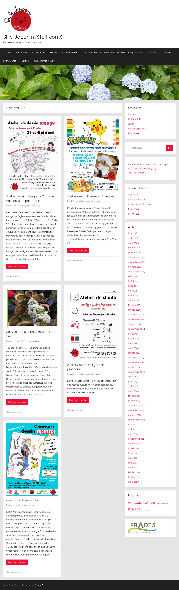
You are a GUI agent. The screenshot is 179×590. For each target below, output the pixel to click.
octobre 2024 (135, 324)
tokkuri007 (33, 505)
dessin (150, 502)
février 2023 (134, 396)
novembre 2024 (136, 319)
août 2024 (133, 333)
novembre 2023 (136, 362)
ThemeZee (40, 585)
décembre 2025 (136, 257)
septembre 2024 (136, 329)
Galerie (25, 60)
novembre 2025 (136, 262)
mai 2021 (132, 458)
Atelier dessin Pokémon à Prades (90, 196)
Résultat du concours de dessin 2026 (35, 52)
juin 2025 (132, 286)
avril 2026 (133, 238)
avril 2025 (133, 295)
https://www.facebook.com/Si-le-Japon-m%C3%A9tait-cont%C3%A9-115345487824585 (149, 168)
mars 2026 (133, 243)
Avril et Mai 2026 (136, 199)
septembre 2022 (136, 419)
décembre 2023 (136, 357)
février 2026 (134, 247)
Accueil (7, 52)
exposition (160, 503)
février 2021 (134, 472)
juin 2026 (132, 233)
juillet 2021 (133, 448)
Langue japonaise (137, 128)
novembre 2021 (136, 438)
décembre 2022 (136, 405)
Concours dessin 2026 (139, 204)
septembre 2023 (136, 372)
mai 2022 (132, 424)
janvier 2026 (134, 252)
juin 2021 (132, 453)
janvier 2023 (134, 400)
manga (134, 509)
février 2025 (134, 305)
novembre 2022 (136, 410)
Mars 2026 (133, 209)
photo (143, 510)
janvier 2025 (134, 309)
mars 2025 (133, 300)
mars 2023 (133, 391)
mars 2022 (133, 434)
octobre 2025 (135, 266)
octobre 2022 (135, 415)
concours (136, 502)
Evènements (9, 60)
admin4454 (35, 205)
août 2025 (133, 276)
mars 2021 (133, 467)
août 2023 (133, 376)
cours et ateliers (70, 52)
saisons (148, 510)
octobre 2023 (135, 367)
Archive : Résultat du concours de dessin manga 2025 (112, 52)
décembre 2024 (136, 314)
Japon (151, 52)
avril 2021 (132, 462)
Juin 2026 (133, 194)
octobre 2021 (134, 443)
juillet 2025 (133, 281)
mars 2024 (133, 348)
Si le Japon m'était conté (33, 36)
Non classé (133, 133)
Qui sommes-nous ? (44, 60)
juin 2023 (132, 381)
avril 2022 (133, 429)
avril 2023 (133, 386)
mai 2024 (132, 343)
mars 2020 (133, 482)
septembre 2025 (136, 271)
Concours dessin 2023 (22, 500)
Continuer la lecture (17, 266)
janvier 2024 (134, 353)
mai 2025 (132, 290)
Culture (166, 52)
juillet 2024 (133, 338)
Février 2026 (134, 213)
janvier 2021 (134, 477)
